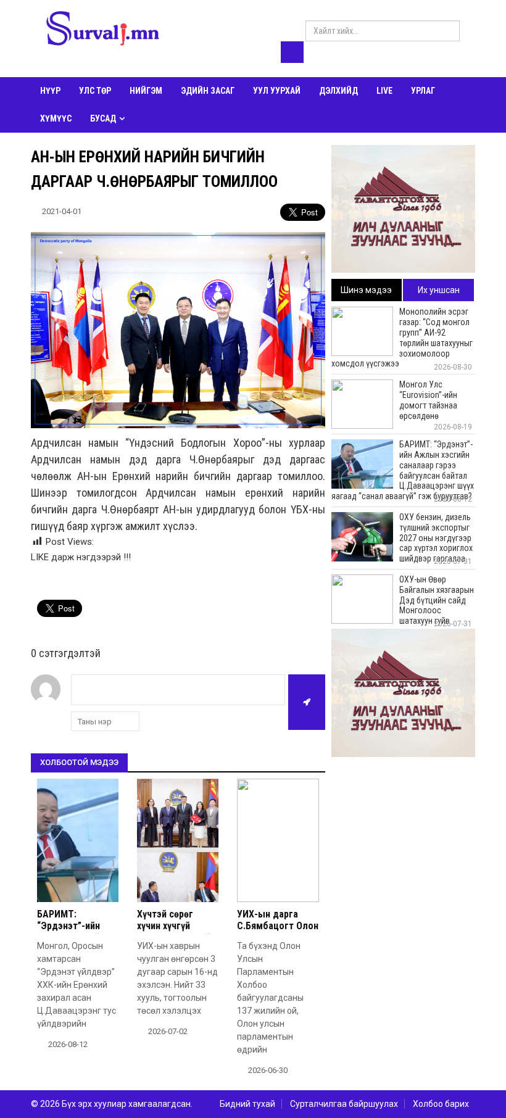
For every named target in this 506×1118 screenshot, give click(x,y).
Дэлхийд (338, 91)
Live (384, 91)
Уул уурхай (277, 91)
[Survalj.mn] (102, 30)
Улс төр (95, 91)
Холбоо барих (441, 1104)
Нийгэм (146, 91)
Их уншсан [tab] (439, 290)
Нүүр (50, 91)
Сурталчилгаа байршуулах (344, 1104)
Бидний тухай (247, 1104)
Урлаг (423, 91)
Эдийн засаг (207, 91)
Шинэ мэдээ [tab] (366, 290)
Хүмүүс (56, 118)
